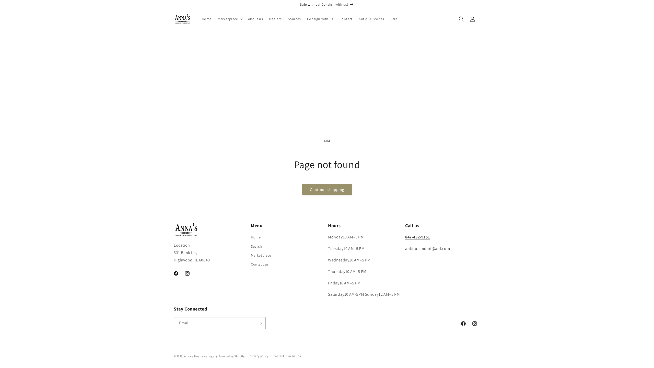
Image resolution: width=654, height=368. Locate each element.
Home (256, 237)
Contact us (260, 264)
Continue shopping (327, 189)
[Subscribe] (259, 323)
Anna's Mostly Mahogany (201, 356)
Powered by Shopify (231, 356)
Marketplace (261, 255)
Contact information (287, 356)
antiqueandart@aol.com (427, 248)
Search (256, 246)
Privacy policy (259, 356)
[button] (230, 19)
